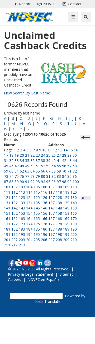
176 (44, 223)
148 (59, 208)
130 (73, 197)
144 (29, 208)
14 (65, 149)
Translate (52, 301)
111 (7, 192)
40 (53, 160)
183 (22, 229)
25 (48, 155)
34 (22, 160)
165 (37, 218)
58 (75, 165)
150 (73, 208)
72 (75, 171)
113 (22, 192)
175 (37, 223)
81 (48, 176)
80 (43, 176)
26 (53, 155)
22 (32, 155)
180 (73, 223)
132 (14, 202)
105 (37, 186)
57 (69, 165)
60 (11, 171)
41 (59, 160)
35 (27, 160)
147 (51, 208)
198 (59, 234)
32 (11, 160)
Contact (70, 3)
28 (64, 155)
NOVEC (45, 3)
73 (6, 176)
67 (48, 171)
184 (29, 229)
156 (44, 213)
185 (37, 229)
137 (51, 202)
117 (51, 192)
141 (7, 208)
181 (7, 229)
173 (22, 223)
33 (17, 160)
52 (43, 165)
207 (51, 239)
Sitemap (67, 274)
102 (14, 186)
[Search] (86, 17)
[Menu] (73, 17)
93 (38, 181)
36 (32, 160)
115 (37, 192)
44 (75, 160)
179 (66, 223)
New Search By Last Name (27, 92)
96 (53, 181)
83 (59, 176)
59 (6, 171)
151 (7, 213)
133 (22, 202)
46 (11, 165)
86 (75, 176)
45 (6, 165)
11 (50, 149)
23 (38, 155)
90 (22, 181)
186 (44, 229)
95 (48, 181)
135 (37, 202)
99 (69, 181)
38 (43, 160)
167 (51, 218)
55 (59, 165)
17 (6, 155)
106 (44, 186)
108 (59, 186)
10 (44, 149)
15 (71, 149)
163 (22, 218)
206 (44, 239)
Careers (14, 279)
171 (7, 223)
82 (53, 176)
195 (37, 234)
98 (64, 181)
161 (7, 218)
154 (29, 213)
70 (64, 171)
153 (22, 213)
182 (14, 229)
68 (53, 171)
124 (29, 197)
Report (21, 3)
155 (37, 213)
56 (64, 165)
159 (66, 213)
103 (22, 186)
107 (51, 186)
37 (38, 160)
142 (14, 208)
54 (53, 165)
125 (37, 197)
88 (11, 181)
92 (32, 181)
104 (29, 186)
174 (29, 223)
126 (44, 197)
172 (14, 223)
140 (73, 202)
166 (44, 218)
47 (17, 165)
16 (76, 149)
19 (17, 155)
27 (59, 155)
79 (38, 176)
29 (69, 155)
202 (14, 239)
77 (27, 176)
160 (73, 213)
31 (6, 160)
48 (22, 165)
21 (27, 155)
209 (66, 239)
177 (51, 223)
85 (69, 176)
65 (38, 171)
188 (59, 229)
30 (75, 155)
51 (38, 165)
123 (22, 197)
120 (73, 192)
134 (29, 202)
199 (66, 234)
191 (7, 234)
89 (17, 181)
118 (59, 192)
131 (7, 202)
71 (69, 171)
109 (66, 186)
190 (73, 229)
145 (37, 208)
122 (14, 197)
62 (22, 171)
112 (14, 192)
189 (66, 229)
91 (27, 181)
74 (11, 176)
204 (29, 239)
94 (43, 181)
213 (22, 244)
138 (59, 202)
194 (29, 234)
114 (29, 192)
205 (37, 239)
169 (66, 218)
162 (14, 218)
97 (59, 181)
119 (66, 192)
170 (73, 218)
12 (55, 149)
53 (48, 165)
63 (27, 171)
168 (59, 218)
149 (66, 208)
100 (76, 181)
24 (43, 155)
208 (59, 239)
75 (17, 176)
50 (32, 165)
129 (66, 197)
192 (14, 234)
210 (73, 239)
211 (7, 244)
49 (27, 165)
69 (59, 171)
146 (44, 208)
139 (66, 202)
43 (69, 160)
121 (7, 197)
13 (60, 149)
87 (6, 181)
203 (22, 239)
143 (22, 208)
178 (59, 223)
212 (14, 244)
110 (73, 186)
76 (22, 176)
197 (51, 234)
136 (44, 202)
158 (59, 213)
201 (7, 239)
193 (22, 234)
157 (51, 213)
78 (32, 176)
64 (32, 171)
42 (64, 160)
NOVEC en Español (43, 279)
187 (51, 229)
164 (29, 218)
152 (14, 213)
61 (17, 171)
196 (44, 234)
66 (43, 171)
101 (7, 186)
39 (48, 160)
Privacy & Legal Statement (30, 274)
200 (73, 234)
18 (11, 155)
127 (51, 197)
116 (44, 192)
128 (59, 197)
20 (22, 155)
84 (64, 176)
